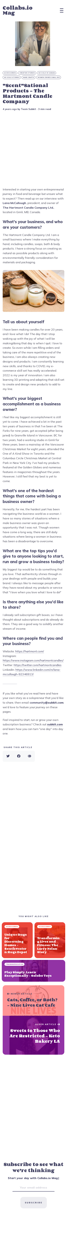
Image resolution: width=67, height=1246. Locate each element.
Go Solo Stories (12, 77)
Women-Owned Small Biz (49, 77)
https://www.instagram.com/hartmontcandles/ (33, 660)
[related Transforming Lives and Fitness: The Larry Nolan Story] (49, 940)
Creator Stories (27, 73)
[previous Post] (33, 1035)
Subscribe (33, 1202)
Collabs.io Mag (18, 10)
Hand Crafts (28, 77)
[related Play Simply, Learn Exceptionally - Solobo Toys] (33, 971)
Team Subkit (28, 109)
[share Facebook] (18, 756)
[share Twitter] (8, 756)
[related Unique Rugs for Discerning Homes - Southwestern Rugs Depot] (17, 940)
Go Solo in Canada (46, 73)
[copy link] (29, 756)
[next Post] (33, 1000)
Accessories (10, 73)
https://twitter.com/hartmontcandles (37, 665)
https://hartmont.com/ (29, 651)
